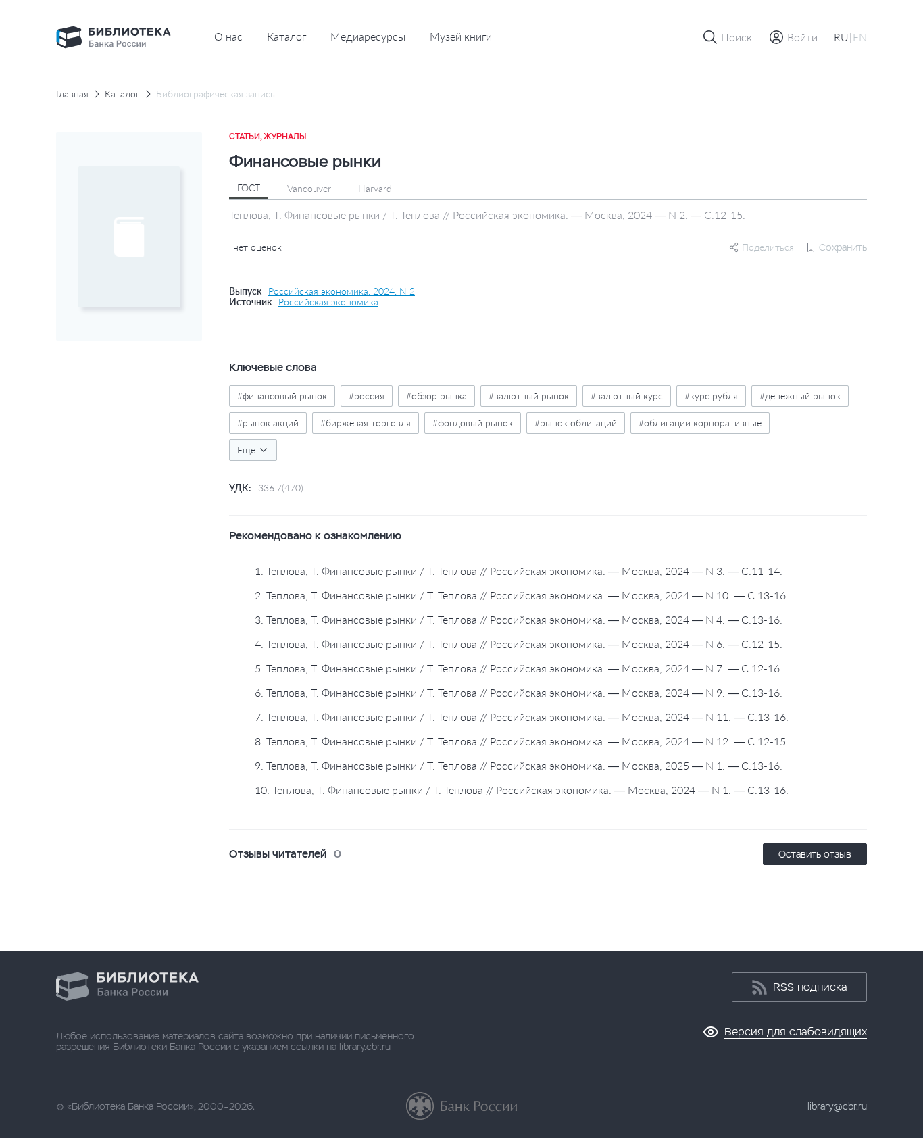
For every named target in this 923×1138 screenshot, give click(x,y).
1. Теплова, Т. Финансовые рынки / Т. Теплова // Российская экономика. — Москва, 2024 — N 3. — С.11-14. (518, 570)
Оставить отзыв (814, 854)
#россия (366, 395)
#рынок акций (268, 422)
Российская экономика (328, 302)
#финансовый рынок (282, 395)
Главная (72, 94)
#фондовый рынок (472, 422)
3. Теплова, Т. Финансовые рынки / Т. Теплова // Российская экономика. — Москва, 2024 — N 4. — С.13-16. (518, 619)
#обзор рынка (436, 395)
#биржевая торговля (365, 422)
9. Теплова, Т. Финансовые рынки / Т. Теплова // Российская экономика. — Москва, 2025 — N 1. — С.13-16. (518, 765)
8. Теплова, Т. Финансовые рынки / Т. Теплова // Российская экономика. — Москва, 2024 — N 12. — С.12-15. (522, 741)
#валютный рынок (529, 395)
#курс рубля (711, 395)
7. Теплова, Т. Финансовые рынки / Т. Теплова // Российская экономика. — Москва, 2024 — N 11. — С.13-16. (522, 716)
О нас (228, 36)
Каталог (286, 36)
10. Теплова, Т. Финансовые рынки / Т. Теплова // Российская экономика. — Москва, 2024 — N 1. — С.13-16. (522, 789)
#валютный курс (627, 395)
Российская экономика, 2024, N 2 (341, 291)
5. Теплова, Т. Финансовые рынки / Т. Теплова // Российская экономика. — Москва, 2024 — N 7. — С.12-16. (518, 668)
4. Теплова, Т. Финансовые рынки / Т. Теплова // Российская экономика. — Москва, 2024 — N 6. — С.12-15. (518, 643)
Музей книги (461, 36)
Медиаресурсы (367, 36)
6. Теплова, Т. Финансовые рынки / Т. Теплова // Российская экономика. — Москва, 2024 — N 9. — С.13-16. (518, 692)
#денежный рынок (800, 395)
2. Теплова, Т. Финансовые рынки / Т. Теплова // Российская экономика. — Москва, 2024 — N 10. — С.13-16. (522, 595)
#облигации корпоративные (700, 422)
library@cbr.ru (837, 1106)
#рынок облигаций (575, 422)
